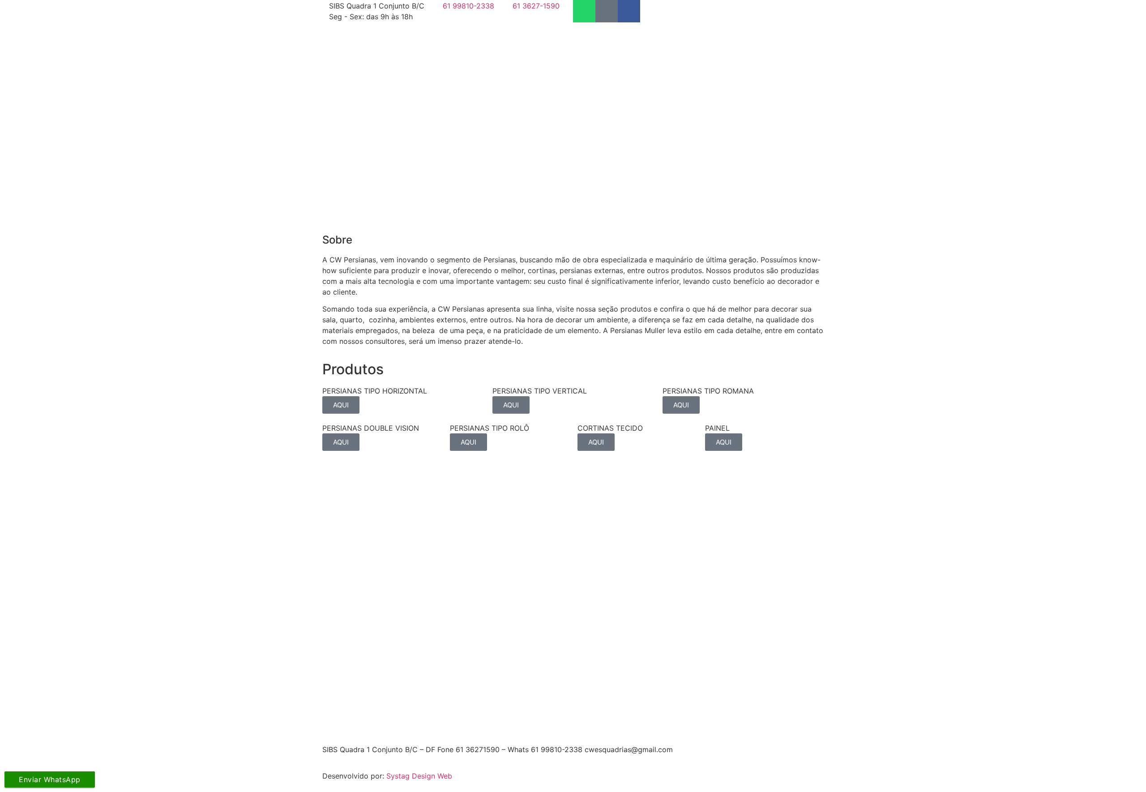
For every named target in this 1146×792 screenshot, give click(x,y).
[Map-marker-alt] (606, 11)
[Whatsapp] (584, 11)
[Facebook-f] (629, 11)
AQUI (341, 405)
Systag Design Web (419, 775)
